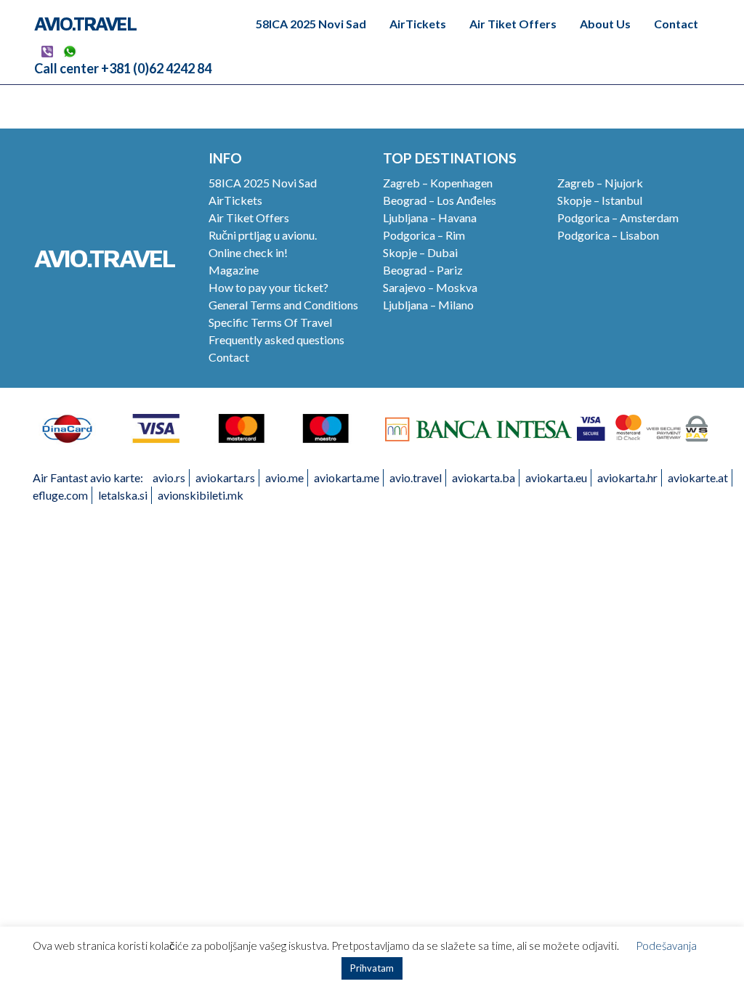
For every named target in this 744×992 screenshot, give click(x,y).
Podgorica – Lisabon (608, 235)
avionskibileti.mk (200, 495)
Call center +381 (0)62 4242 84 (122, 68)
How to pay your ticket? (268, 287)
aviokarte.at (698, 477)
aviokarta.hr (627, 477)
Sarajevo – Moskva (430, 287)
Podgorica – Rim (424, 235)
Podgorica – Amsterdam (618, 217)
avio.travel (415, 477)
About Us (605, 24)
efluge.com (60, 495)
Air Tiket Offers (513, 24)
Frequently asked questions (276, 339)
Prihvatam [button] (372, 968)
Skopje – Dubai (420, 252)
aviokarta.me (346, 477)
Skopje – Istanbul (599, 200)
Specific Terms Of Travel (270, 322)
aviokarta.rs (225, 477)
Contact (676, 24)
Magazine (234, 270)
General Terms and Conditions (283, 305)
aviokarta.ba (483, 477)
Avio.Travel (85, 23)
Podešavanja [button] (666, 945)
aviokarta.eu (556, 477)
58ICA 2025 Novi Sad (311, 24)
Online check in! (248, 252)
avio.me (284, 477)
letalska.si (122, 495)
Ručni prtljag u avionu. (263, 235)
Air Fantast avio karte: (88, 477)
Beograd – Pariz (423, 270)
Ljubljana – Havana (430, 217)
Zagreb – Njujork (600, 183)
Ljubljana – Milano (428, 305)
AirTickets (417, 24)
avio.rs (169, 477)
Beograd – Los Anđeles (439, 200)
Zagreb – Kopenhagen (438, 183)
